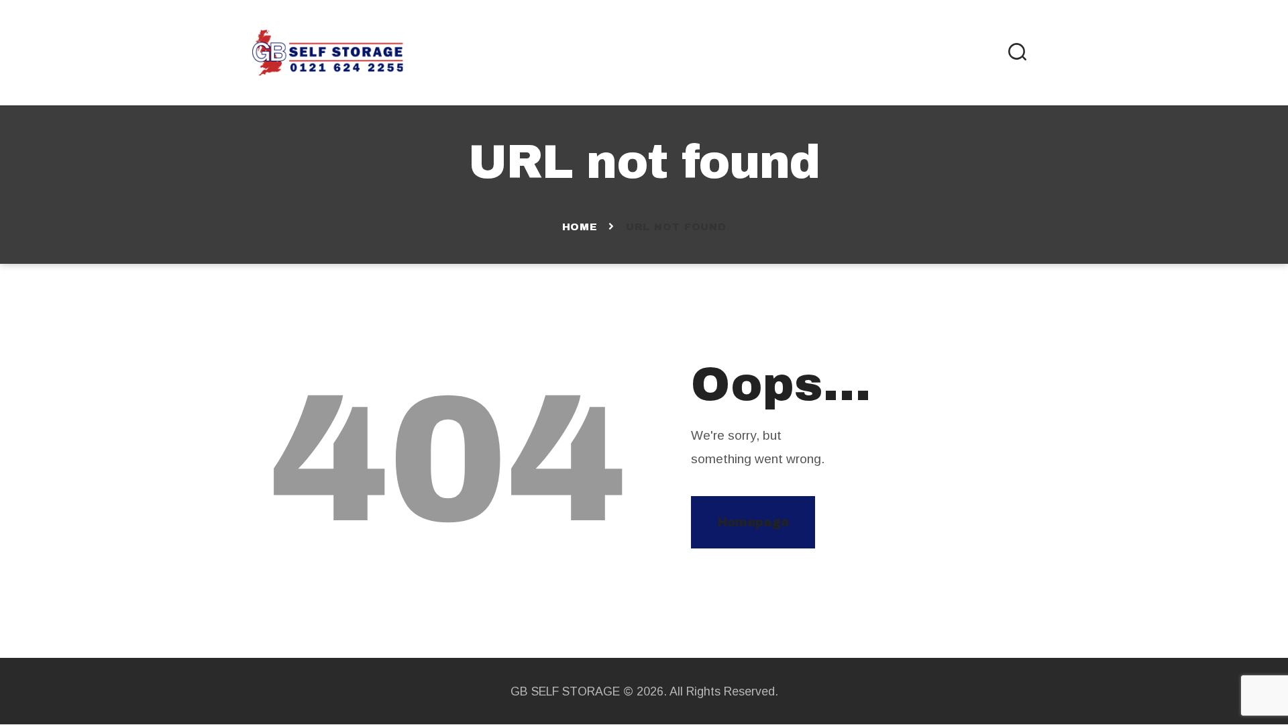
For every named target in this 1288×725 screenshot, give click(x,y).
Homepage (753, 522)
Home (580, 227)
